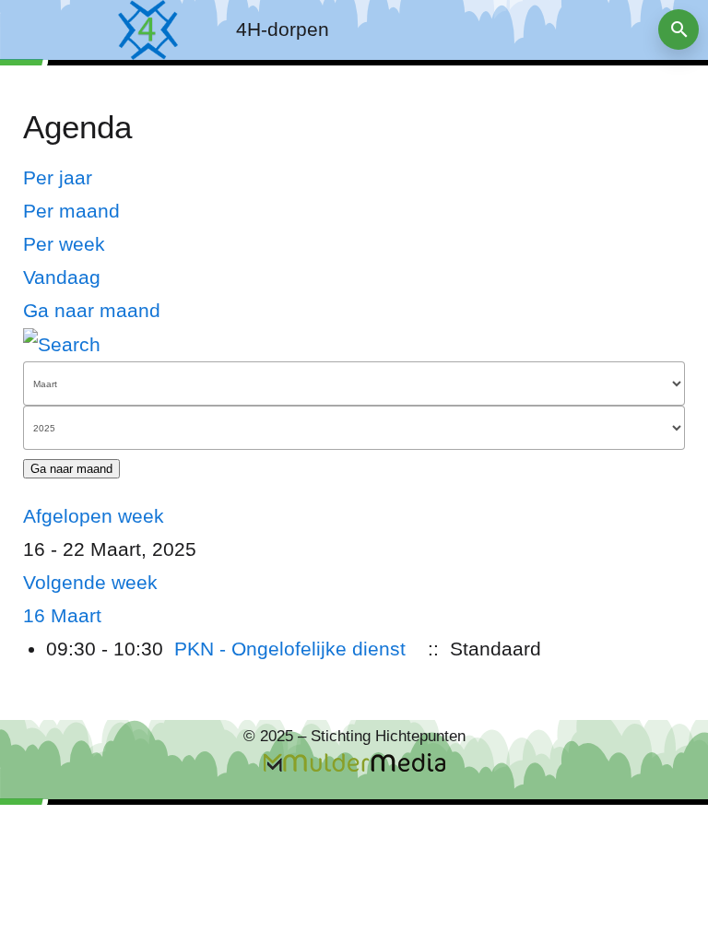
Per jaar (57, 177)
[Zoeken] (61, 343)
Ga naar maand (91, 310)
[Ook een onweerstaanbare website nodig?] (354, 762)
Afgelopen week (93, 515)
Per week (64, 243)
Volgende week (90, 582)
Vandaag (61, 277)
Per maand (71, 210)
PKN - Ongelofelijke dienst (290, 648)
